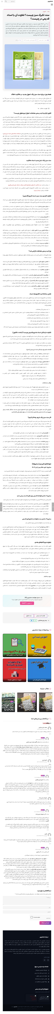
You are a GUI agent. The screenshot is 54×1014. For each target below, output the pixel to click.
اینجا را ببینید (37, 190)
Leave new (46, 723)
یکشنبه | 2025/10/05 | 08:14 (42, 729)
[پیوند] (2, 1)
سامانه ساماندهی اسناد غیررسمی (11, 133)
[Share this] (35, 620)
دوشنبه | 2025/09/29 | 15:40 (42, 761)
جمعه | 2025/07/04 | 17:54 (42, 799)
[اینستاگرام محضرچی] (48, 960)
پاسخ (50, 733)
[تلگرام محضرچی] (44, 960)
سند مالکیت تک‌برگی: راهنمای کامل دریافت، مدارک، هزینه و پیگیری (24, 185)
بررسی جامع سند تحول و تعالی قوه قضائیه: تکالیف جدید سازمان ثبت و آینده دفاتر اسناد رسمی (27, 707)
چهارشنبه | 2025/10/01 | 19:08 (40, 777)
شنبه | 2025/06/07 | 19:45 (40, 849)
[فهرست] (52, 4)
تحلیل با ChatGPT (26, 603)
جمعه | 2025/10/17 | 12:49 (40, 739)
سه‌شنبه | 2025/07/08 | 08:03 (39, 811)
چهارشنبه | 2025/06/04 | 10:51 (41, 835)
